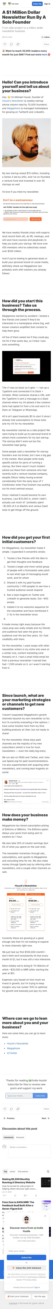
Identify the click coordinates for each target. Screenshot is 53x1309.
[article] (26, 1187)
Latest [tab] (12, 1171)
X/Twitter (12, 1053)
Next (44, 1118)
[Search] (48, 1171)
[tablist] (14, 1137)
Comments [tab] (8, 1137)
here (44, 54)
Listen (47, 37)
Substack (13, 1303)
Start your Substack (19, 1296)
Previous (10, 1118)
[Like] (5, 44)
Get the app (39, 1296)
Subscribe (37, 4)
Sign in (47, 4)
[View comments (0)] (11, 44)
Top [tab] (5, 1171)
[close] (45, 1216)
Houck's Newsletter (13, 100)
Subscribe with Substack (28, 1267)
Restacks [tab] (20, 1137)
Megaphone (13, 108)
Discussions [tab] (23, 1171)
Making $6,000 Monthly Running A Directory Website (18, 1181)
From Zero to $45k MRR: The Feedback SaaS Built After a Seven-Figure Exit (18, 1205)
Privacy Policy (31, 1279)
